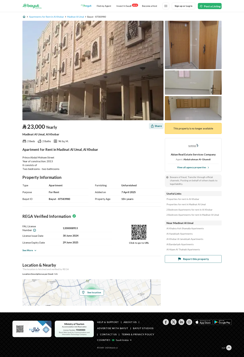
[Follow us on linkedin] (181, 324)
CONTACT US (108, 334)
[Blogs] (86, 6)
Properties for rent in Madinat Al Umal (186, 204)
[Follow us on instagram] (189, 324)
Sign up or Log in (183, 5)
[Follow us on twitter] (173, 324)
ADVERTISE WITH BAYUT (112, 328)
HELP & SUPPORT (108, 322)
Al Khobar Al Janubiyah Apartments (184, 239)
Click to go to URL (139, 242)
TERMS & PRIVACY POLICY (138, 334)
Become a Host (149, 5)
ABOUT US (130, 322)
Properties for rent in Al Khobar (182, 199)
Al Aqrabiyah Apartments (179, 233)
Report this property (196, 258)
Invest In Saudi (126, 5)
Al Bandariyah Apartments (180, 244)
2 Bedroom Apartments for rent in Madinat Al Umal (192, 215)
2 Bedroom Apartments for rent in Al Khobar (189, 209)
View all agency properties (191, 167)
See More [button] (27, 250)
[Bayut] (32, 6)
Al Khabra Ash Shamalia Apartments (185, 228)
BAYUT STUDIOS (143, 328)
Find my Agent (104, 5)
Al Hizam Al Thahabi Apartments (183, 249)
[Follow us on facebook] (166, 324)
